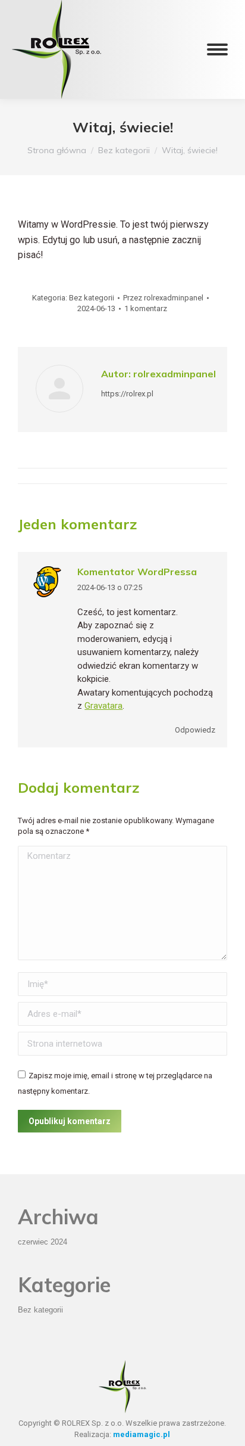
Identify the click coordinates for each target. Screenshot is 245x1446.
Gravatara (103, 705)
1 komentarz (145, 308)
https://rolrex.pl (127, 393)
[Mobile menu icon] (217, 49)
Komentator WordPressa (137, 572)
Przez (163, 297)
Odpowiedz (195, 729)
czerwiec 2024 (42, 1241)
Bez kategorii (91, 297)
